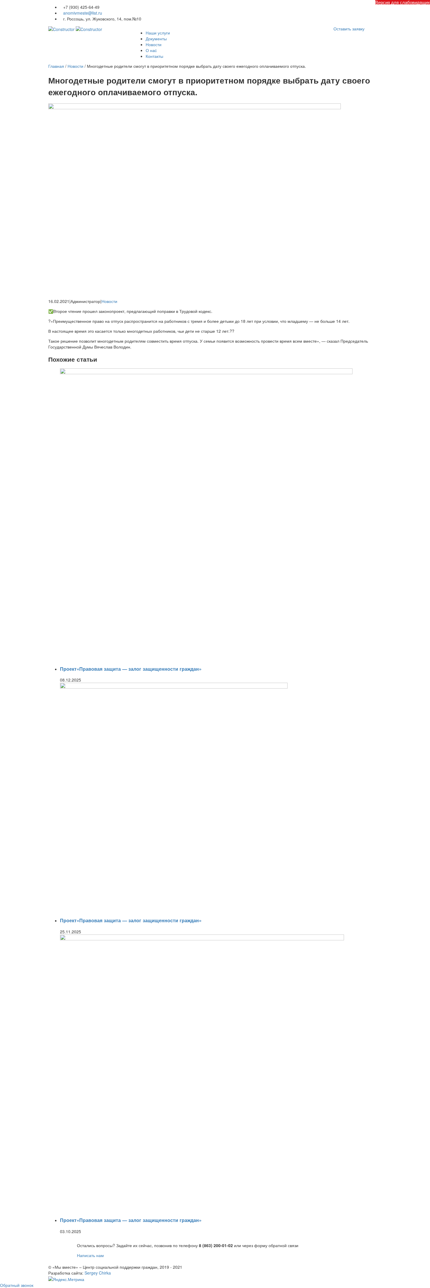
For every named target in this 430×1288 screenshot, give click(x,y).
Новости (153, 44)
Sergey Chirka (98, 1273)
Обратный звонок (16, 1285)
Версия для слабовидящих (402, 2)
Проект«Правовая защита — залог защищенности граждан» (131, 668)
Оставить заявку (348, 29)
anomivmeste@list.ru (82, 13)
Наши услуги (158, 33)
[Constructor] (75, 29)
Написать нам (90, 1255)
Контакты (154, 56)
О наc (151, 50)
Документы (156, 38)
